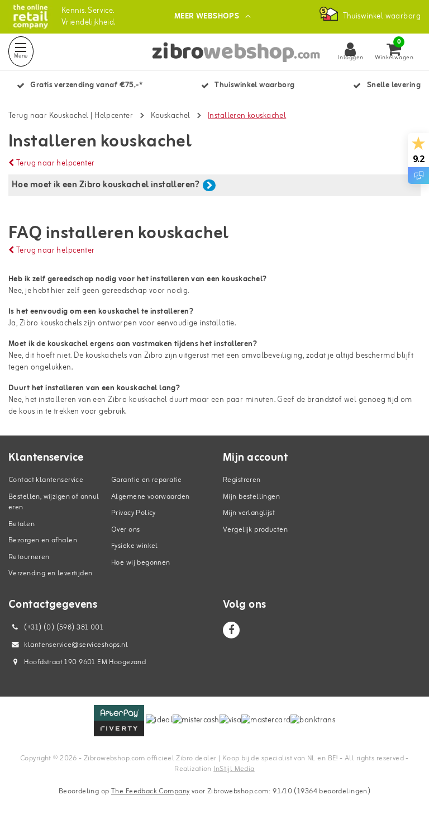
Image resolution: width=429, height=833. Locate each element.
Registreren (242, 480)
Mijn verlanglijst (249, 513)
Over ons (125, 530)
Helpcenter (113, 116)
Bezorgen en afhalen (42, 540)
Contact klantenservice (45, 480)
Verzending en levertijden (50, 573)
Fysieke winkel (134, 546)
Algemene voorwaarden (150, 497)
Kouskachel (170, 116)
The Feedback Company (150, 791)
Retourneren (29, 557)
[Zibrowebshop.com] (30, 16)
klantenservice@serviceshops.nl (76, 645)
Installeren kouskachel (247, 116)
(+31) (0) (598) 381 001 (62, 627)
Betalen (21, 524)
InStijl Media (233, 769)
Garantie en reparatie (146, 480)
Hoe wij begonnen (140, 563)
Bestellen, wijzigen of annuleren (53, 502)
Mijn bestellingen (251, 497)
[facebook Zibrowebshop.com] (231, 630)
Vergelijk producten (255, 530)
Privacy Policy (133, 513)
